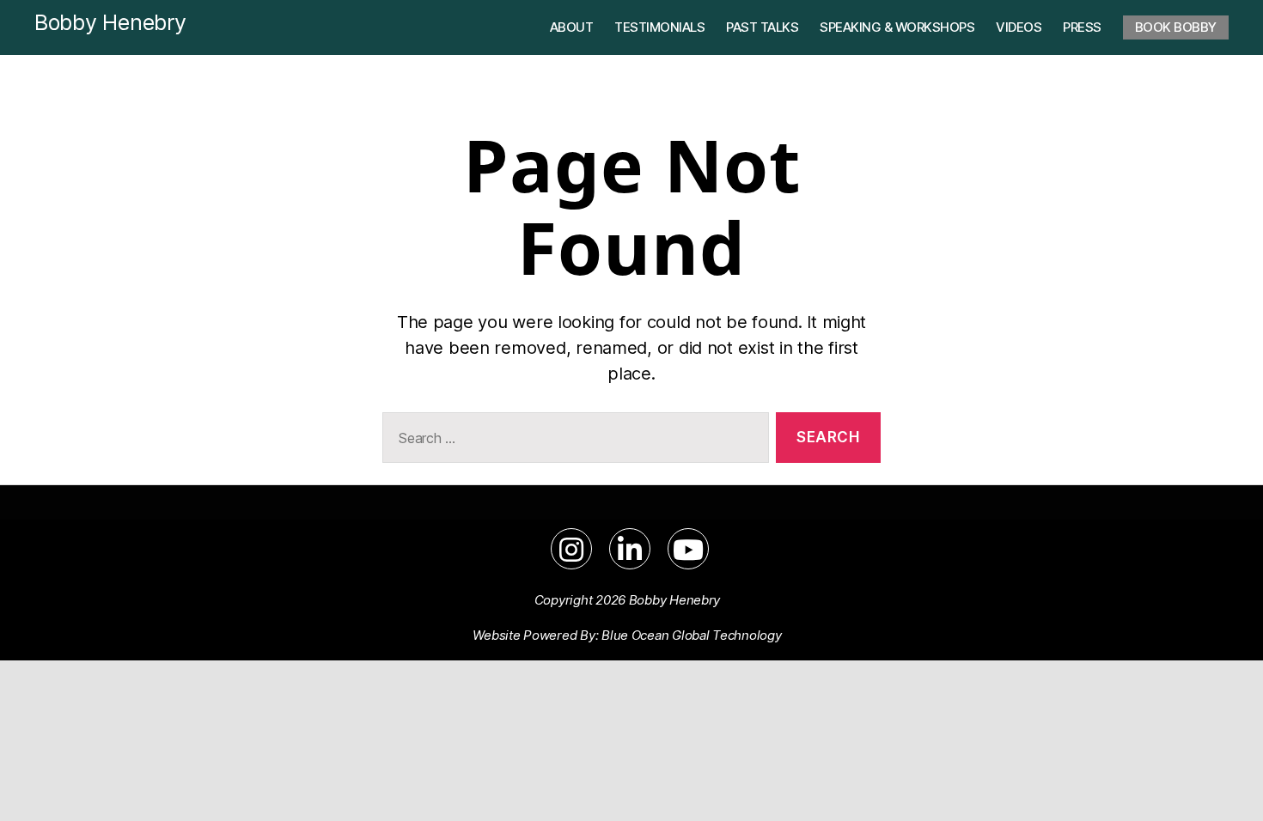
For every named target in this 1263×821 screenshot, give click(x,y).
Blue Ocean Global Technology (691, 635)
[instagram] (571, 548)
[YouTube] (688, 548)
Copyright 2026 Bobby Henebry (627, 600)
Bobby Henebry (110, 22)
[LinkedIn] (629, 548)
